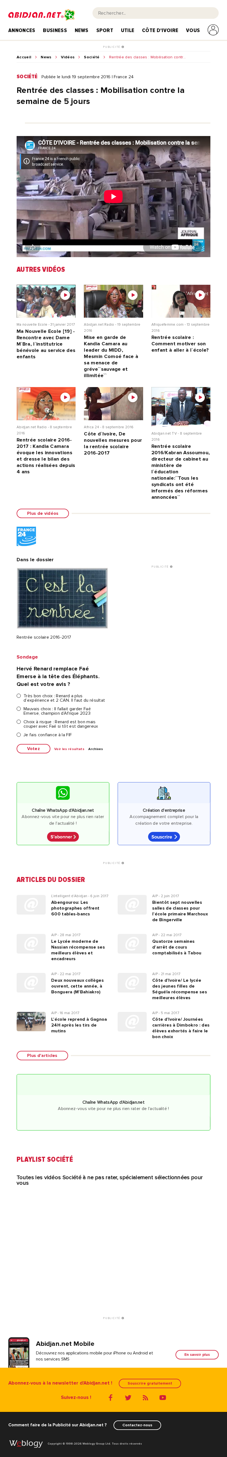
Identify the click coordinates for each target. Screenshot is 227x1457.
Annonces (21, 30)
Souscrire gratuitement (150, 1383)
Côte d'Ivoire (160, 30)
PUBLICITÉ (112, 47)
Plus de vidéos (42, 513)
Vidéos (68, 57)
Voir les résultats (69, 749)
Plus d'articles (42, 1055)
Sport (105, 30)
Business (55, 30)
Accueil (24, 57)
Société (91, 57)
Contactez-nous (137, 1425)
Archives (95, 749)
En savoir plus (197, 1354)
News (82, 30)
